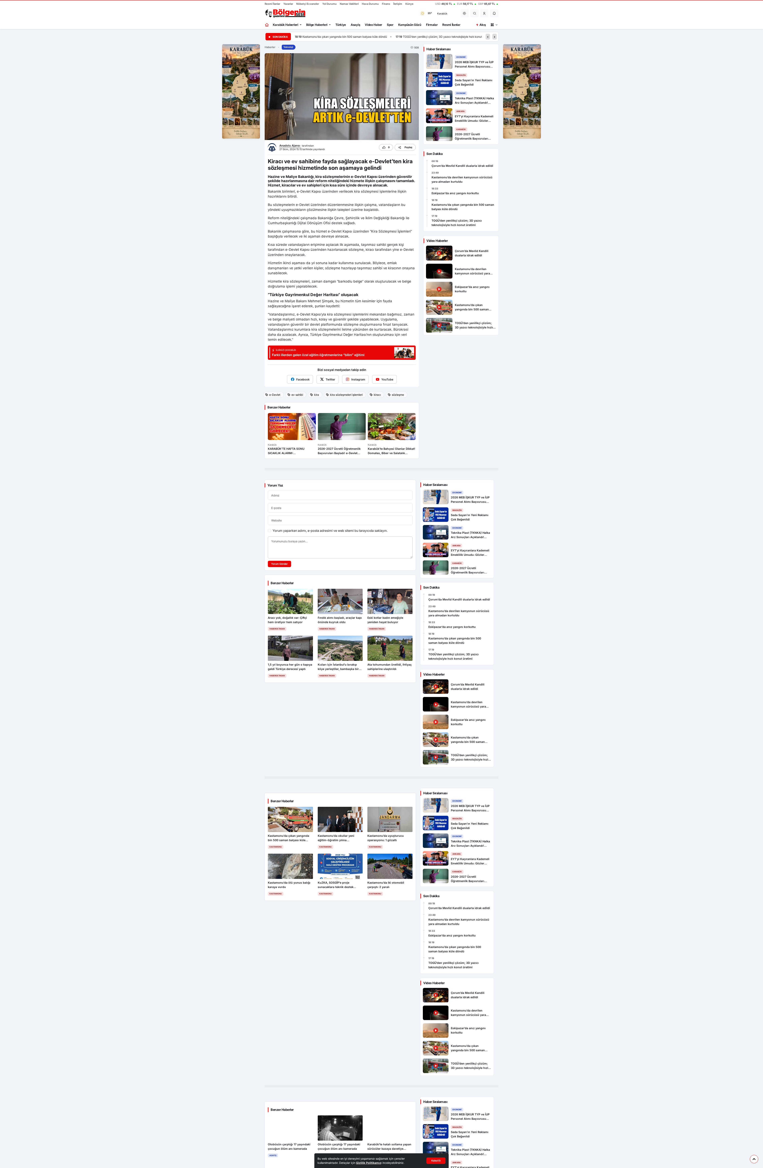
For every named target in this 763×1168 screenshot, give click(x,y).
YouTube (387, 379)
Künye (409, 3)
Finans (386, 3)
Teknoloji (288, 47)
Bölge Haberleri (317, 25)
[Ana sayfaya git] (267, 25)
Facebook (303, 379)
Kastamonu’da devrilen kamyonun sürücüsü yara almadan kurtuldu (462, 179)
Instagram (358, 379)
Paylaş (408, 147)
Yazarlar (288, 3)
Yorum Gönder (279, 563)
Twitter (330, 379)
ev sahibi (297, 394)
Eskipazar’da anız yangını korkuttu (455, 193)
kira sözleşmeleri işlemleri (346, 394)
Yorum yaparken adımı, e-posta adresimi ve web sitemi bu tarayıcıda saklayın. (330, 531)
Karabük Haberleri (285, 25)
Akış (482, 25)
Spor (390, 25)
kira (316, 394)
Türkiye (340, 25)
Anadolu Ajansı (290, 145)
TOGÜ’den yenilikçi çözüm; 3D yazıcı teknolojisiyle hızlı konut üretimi (346, 36)
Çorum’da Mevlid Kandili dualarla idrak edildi (462, 165)
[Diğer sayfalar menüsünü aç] (494, 25)
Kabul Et (436, 1160)
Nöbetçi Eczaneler (307, 3)
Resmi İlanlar (272, 3)
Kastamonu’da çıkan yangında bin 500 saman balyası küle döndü (463, 207)
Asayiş (355, 25)
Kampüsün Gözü (409, 25)
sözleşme (398, 394)
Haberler (270, 47)
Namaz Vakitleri (349, 3)
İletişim (397, 3)
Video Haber (373, 25)
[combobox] (446, 13)
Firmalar (432, 25)
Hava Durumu (370, 3)
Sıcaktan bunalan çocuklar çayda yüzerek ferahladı (440, 36)
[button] (484, 13)
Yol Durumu (329, 3)
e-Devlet (274, 394)
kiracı (377, 394)
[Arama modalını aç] (474, 13)
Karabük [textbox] (442, 13)
